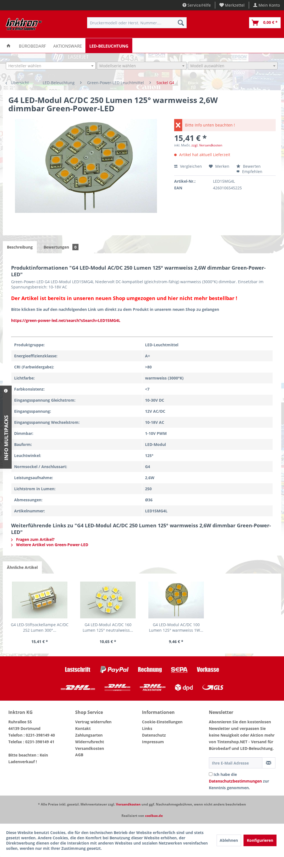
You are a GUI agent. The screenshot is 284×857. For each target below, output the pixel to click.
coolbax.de (154, 815)
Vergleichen (190, 166)
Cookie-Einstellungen (162, 721)
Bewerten (251, 166)
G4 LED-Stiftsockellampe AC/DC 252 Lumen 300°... (40, 627)
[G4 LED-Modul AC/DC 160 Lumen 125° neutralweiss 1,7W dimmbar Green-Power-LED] (108, 599)
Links (147, 728)
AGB (79, 754)
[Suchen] (181, 22)
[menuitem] (232, 5)
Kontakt (83, 728)
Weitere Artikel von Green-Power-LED (51, 544)
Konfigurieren (260, 840)
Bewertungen (60, 247)
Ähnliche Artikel (22, 567)
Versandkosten (89, 748)
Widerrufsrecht (89, 741)
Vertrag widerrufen (93, 721)
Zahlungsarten (89, 735)
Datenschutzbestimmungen (235, 781)
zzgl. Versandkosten (206, 145)
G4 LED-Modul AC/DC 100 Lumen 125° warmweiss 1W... (176, 627)
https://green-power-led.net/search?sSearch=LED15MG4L (65, 320)
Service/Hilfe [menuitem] (198, 5)
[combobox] (51, 65)
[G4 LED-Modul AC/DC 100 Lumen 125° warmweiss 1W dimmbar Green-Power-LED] (176, 599)
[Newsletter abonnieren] (268, 762)
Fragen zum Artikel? (35, 539)
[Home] (8, 45)
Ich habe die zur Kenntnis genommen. (239, 781)
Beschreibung (20, 247)
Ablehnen (229, 840)
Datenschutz (154, 735)
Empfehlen (251, 171)
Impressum (153, 741)
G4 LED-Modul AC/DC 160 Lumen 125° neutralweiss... (108, 627)
